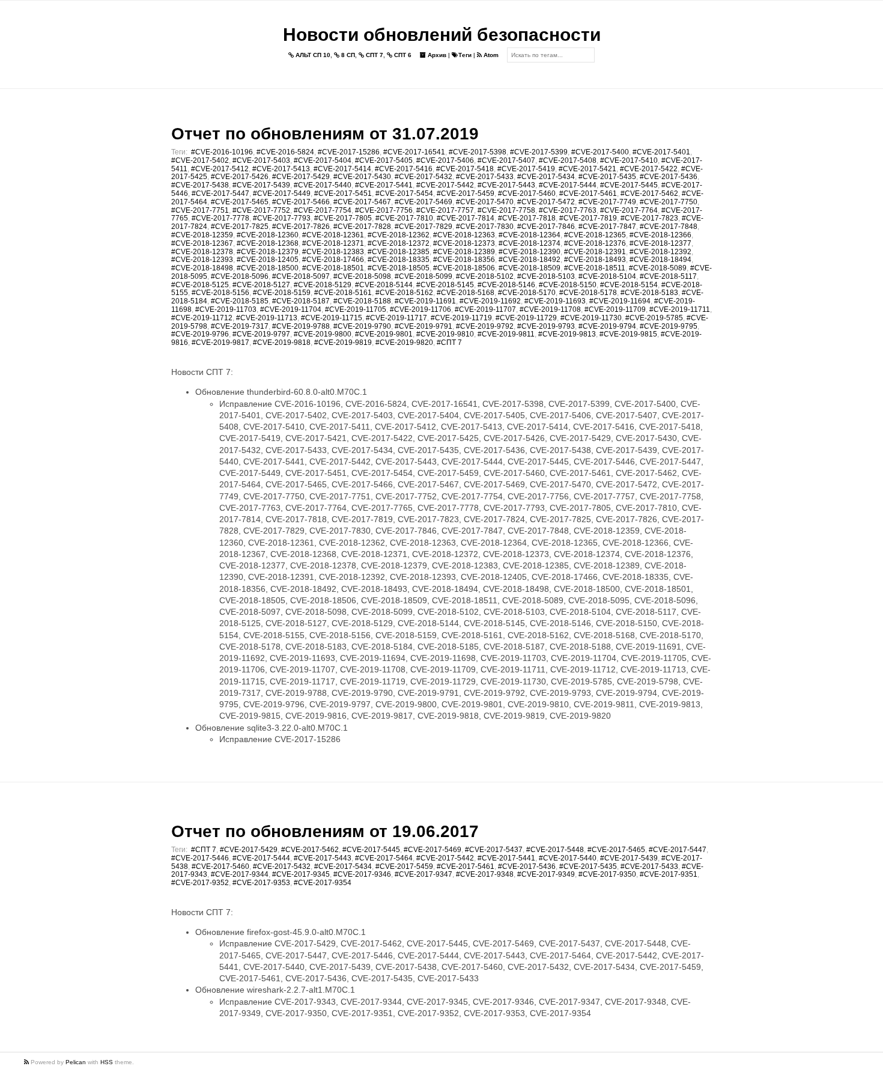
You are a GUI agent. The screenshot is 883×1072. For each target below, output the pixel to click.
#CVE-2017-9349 (546, 874)
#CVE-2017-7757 (445, 210)
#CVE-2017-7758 (506, 210)
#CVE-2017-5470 (485, 202)
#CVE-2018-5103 (546, 276)
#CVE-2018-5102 (485, 276)
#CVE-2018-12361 (333, 235)
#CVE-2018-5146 (506, 285)
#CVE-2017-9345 (301, 874)
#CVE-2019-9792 (485, 326)
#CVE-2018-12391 (595, 252)
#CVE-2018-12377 (660, 243)
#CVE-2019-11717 (396, 318)
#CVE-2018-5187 (301, 301)
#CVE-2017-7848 (668, 226)
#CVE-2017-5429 (301, 176)
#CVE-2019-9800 (322, 334)
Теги (465, 55)
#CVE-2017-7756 (384, 210)
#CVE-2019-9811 (506, 334)
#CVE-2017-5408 (567, 160)
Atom (490, 55)
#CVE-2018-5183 (649, 292)
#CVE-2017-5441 (384, 185)
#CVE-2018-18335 (398, 259)
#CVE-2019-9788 (301, 326)
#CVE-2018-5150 (567, 285)
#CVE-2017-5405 (384, 160)
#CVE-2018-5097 (301, 276)
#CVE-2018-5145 (445, 285)
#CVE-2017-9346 (362, 874)
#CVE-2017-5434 (546, 176)
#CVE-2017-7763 (567, 210)
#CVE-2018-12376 (595, 243)
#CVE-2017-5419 (526, 169)
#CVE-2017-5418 (465, 169)
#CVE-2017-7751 (200, 210)
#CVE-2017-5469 (423, 202)
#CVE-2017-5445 (629, 185)
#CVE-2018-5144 (384, 285)
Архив (436, 55)
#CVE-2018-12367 (202, 243)
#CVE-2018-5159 (282, 292)
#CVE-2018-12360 (268, 235)
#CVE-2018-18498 (202, 268)
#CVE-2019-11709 (615, 309)
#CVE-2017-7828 (362, 226)
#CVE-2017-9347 (423, 874)
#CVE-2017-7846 (546, 226)
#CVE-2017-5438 (200, 185)
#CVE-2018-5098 (362, 276)
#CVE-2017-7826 (301, 226)
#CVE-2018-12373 (464, 243)
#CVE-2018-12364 (529, 235)
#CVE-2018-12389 (464, 252)
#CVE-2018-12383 (333, 252)
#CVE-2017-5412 (220, 169)
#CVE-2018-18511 (594, 268)
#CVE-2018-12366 (660, 235)
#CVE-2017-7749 (607, 202)
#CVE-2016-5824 (285, 152)
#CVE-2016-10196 (222, 152)
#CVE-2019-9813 (567, 334)
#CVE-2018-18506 (464, 268)
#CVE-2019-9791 (423, 326)
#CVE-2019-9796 (200, 334)
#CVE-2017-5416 (403, 169)
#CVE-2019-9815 (628, 334)
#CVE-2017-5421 (587, 169)
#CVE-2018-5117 (668, 276)
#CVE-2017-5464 (384, 858)
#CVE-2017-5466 (301, 202)
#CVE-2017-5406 (445, 160)
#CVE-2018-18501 (333, 268)
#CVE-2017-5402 (200, 160)
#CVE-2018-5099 (423, 276)
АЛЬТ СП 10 (312, 55)
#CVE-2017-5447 (220, 193)
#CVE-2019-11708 (550, 309)
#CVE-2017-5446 (200, 858)
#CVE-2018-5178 (588, 292)
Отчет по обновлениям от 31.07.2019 (325, 133)
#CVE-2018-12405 (268, 259)
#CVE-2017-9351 (668, 874)
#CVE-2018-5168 (465, 292)
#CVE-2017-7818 (527, 218)
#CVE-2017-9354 (322, 883)
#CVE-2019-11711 (679, 309)
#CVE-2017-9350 (607, 874)
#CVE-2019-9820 (404, 342)
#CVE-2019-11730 (591, 318)
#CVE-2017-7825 (240, 226)
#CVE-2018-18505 (398, 268)
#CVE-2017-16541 (414, 152)
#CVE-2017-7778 (220, 218)
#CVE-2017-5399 (539, 152)
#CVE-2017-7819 (588, 218)
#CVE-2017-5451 (343, 193)
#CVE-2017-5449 (282, 193)
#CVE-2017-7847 (607, 226)
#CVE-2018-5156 (220, 292)
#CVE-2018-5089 (658, 268)
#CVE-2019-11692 (490, 301)
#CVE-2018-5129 (322, 285)
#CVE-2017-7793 (282, 218)
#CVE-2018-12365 (595, 235)
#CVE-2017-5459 (465, 193)
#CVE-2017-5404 (322, 160)
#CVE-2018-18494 (660, 259)
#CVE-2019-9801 (384, 334)
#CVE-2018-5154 (629, 285)
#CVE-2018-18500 (268, 268)
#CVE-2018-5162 (404, 292)
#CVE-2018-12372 (398, 243)
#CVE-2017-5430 (362, 176)
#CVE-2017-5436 (668, 176)
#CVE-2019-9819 (343, 342)
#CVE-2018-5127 (261, 285)
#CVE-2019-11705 (355, 309)
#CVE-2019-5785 (654, 318)
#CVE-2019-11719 (461, 318)
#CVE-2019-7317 (240, 326)
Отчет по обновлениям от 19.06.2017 (325, 831)
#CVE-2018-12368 (268, 243)
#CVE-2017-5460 (527, 193)
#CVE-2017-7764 (629, 210)
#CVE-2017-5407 (506, 160)
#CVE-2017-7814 (465, 218)
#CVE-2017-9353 (261, 883)
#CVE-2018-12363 (464, 235)
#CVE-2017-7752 (261, 210)
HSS (106, 1062)
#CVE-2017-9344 (240, 874)
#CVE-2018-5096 (240, 276)
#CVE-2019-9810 (445, 334)
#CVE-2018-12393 (202, 259)
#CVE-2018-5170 (527, 292)
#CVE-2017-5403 (261, 160)
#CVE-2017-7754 (322, 210)
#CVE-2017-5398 (477, 152)
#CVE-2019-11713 (266, 318)
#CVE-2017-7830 (485, 226)
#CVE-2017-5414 (342, 169)
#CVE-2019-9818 (282, 342)
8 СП (347, 55)
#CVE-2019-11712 (201, 318)
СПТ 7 (373, 55)
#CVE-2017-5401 (661, 152)
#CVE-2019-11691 (425, 301)
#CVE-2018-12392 (660, 252)
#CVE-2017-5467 (362, 202)
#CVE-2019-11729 (526, 318)
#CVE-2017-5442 (445, 185)
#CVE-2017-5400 (600, 152)
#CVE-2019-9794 (607, 326)
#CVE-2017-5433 (485, 176)
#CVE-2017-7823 (649, 218)
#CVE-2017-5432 (423, 176)
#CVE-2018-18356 (464, 259)
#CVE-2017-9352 (200, 883)
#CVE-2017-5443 (506, 185)
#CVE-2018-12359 (202, 235)
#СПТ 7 (449, 342)
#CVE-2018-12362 (398, 235)
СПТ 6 (401, 55)
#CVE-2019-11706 (420, 309)
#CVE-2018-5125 (200, 285)
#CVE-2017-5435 (607, 176)
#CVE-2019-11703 (225, 309)
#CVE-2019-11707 (485, 309)
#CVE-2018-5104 (607, 276)
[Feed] (27, 1062)
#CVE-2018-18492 (529, 259)
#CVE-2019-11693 (555, 301)
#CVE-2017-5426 (240, 176)
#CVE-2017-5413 (281, 169)
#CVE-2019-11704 (290, 309)
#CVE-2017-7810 (404, 218)
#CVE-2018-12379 (268, 252)
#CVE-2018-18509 (529, 268)
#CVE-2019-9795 (668, 326)
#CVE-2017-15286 (349, 152)
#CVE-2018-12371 (333, 243)
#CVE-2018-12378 (202, 252)
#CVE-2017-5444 (567, 185)
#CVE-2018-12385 (398, 252)
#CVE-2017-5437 (494, 849)
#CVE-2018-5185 (240, 301)
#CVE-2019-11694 (620, 301)
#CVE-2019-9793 (546, 326)
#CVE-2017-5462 (649, 193)
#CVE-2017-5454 (404, 193)
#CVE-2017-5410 (629, 160)
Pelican (75, 1062)
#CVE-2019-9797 (261, 334)
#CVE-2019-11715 (331, 318)
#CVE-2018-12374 (529, 243)
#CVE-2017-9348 (485, 874)
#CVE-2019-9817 (220, 342)
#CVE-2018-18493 (595, 259)
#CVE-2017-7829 (423, 226)
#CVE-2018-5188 (362, 301)
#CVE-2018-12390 (529, 252)
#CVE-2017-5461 (588, 193)
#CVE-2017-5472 (546, 202)
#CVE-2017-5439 (261, 185)
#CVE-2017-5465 (240, 202)
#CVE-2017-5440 (322, 185)
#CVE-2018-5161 (343, 292)
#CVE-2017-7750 (668, 202)
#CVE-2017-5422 (649, 169)
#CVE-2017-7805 (343, 218)
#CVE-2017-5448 (555, 849)
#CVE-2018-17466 (333, 259)
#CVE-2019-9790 (362, 326)
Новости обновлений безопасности (442, 34)
